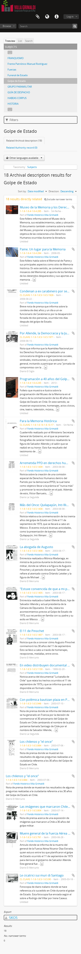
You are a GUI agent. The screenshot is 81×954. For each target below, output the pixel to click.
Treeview (10, 41)
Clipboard (37, 16)
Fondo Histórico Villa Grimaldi (42, 214)
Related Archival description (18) (24, 140)
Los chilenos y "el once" (36, 742)
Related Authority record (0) (21, 147)
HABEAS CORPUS (17, 98)
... (10, 52)
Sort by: (22, 191)
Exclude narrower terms (59, 199)
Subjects (32, 167)
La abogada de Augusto (36, 547)
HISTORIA (13, 103)
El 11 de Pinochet (32, 631)
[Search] (75, 26)
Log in (70, 16)
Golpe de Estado (17, 81)
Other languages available (24, 158)
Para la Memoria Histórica (38, 421)
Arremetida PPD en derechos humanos (48, 463)
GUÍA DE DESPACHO (19, 92)
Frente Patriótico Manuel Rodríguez (27, 64)
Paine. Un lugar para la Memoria (43, 249)
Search (29, 41)
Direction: (54, 191)
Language (47, 16)
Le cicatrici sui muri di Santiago (42, 875)
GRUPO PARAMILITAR (20, 86)
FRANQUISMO (16, 58)
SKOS (13, 917)
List (20, 41)
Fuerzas (12, 69)
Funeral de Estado (18, 75)
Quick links (56, 16)
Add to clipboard (73, 207)
